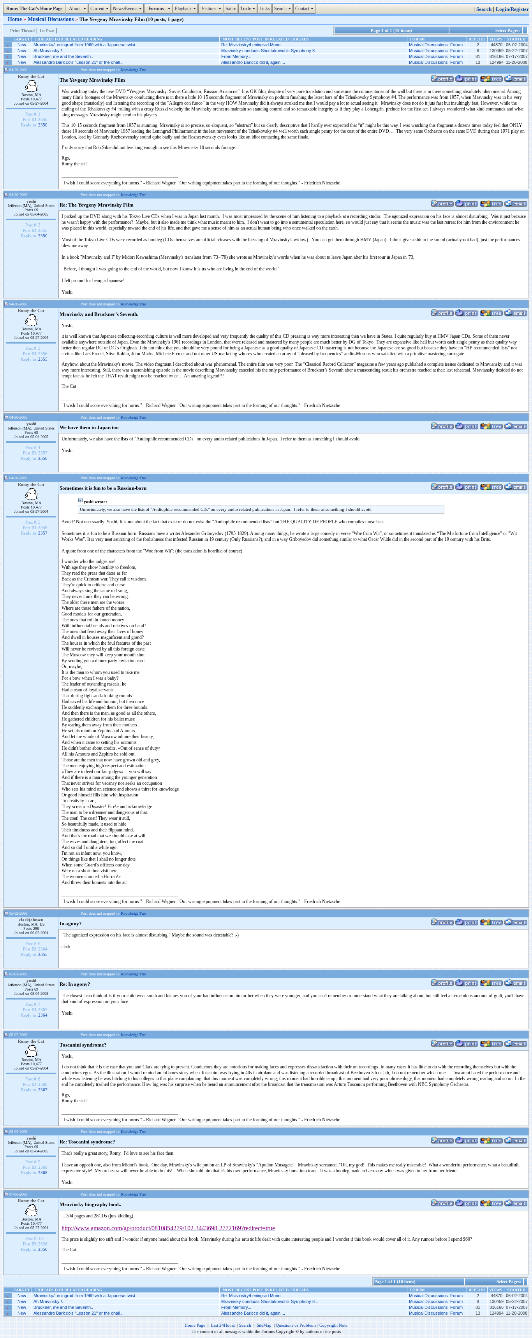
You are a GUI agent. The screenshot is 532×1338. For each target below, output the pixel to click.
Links (264, 8)
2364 (43, 1015)
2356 (43, 458)
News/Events (128, 8)
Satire (230, 8)
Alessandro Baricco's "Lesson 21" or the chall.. (77, 62)
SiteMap (264, 1325)
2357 (43, 533)
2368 (43, 1172)
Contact (305, 8)
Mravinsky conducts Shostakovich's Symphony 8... (269, 50)
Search (283, 8)
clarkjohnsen (31, 919)
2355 (43, 359)
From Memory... (236, 56)
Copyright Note (333, 1325)
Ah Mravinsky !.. (48, 50)
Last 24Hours (223, 1325)
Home (15, 19)
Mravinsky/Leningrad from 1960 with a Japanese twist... (86, 44)
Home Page (195, 1325)
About (78, 8)
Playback (186, 8)
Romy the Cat (31, 76)
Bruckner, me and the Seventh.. (63, 56)
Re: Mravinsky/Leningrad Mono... (252, 44)
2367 (43, 1089)
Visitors (211, 8)
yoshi (31, 201)
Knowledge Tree (133, 70)
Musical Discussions (51, 19)
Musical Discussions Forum (436, 44)
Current (100, 8)
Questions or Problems (296, 1325)
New (22, 44)
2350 (43, 125)
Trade (248, 8)
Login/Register (512, 9)
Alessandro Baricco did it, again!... (253, 62)
